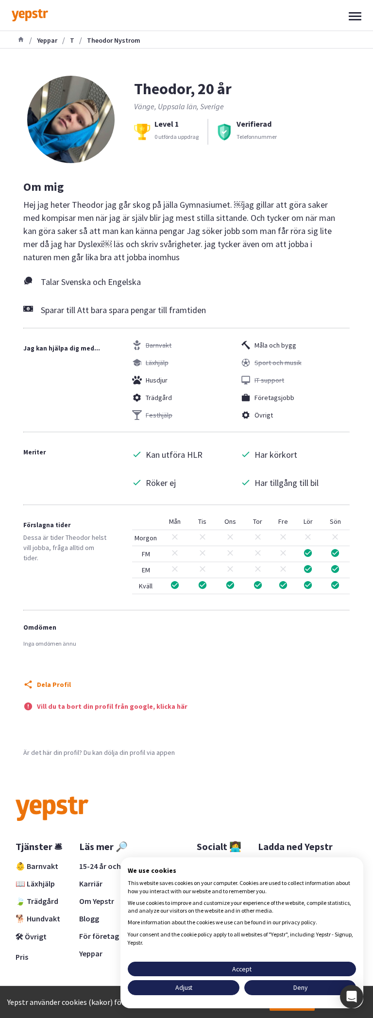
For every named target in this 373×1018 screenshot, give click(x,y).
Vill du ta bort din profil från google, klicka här (112, 706)
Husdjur (157, 380)
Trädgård (159, 397)
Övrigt (263, 415)
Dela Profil (54, 684)
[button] (351, 996)
